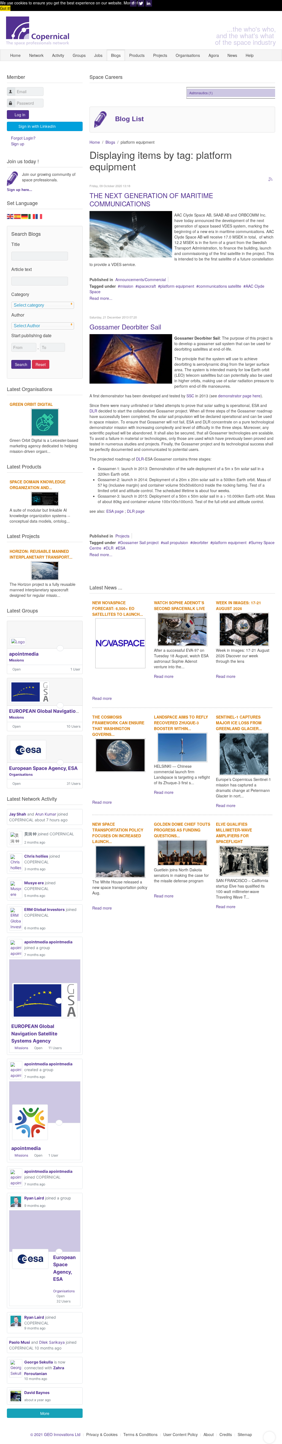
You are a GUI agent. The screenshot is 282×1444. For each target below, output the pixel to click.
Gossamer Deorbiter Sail (125, 326)
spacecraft (147, 286)
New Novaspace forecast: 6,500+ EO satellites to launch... (117, 608)
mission (126, 286)
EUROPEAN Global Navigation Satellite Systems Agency (74, 711)
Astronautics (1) (194, 92)
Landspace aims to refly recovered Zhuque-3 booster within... (181, 722)
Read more (102, 698)
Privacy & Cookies (102, 1434)
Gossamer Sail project (139, 542)
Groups (79, 55)
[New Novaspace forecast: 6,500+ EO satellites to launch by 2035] (120, 642)
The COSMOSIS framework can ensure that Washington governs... (118, 725)
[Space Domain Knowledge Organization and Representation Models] (45, 498)
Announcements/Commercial (140, 279)
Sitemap (245, 1434)
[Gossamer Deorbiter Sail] (131, 358)
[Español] (17, 216)
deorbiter (200, 542)
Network (36, 55)
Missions (16, 660)
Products (137, 55)
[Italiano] (32, 216)
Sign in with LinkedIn (37, 126)
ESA (121, 548)
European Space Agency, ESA (43, 768)
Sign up (17, 143)
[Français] (39, 216)
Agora (213, 55)
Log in (20, 114)
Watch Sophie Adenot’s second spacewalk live (179, 605)
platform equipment (177, 286)
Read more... (101, 298)
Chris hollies (36, 856)
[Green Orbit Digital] (45, 422)
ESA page (115, 511)
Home (15, 55)
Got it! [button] (5, 8)
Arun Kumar (45, 814)
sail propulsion (175, 542)
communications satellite (220, 286)
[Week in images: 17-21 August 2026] (244, 628)
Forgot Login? (23, 138)
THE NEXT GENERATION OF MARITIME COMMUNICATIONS (151, 199)
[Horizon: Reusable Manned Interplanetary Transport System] (45, 570)
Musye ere (34, 882)
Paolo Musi (19, 1342)
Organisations (188, 55)
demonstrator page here (239, 395)
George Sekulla (38, 1362)
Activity (58, 55)
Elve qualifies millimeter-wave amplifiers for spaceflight (234, 832)
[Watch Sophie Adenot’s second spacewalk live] (182, 628)
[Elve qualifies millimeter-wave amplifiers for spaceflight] (244, 860)
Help (250, 55)
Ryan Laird (34, 1198)
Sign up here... (19, 190)
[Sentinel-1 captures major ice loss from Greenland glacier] (244, 753)
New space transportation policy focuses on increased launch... (117, 832)
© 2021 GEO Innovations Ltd (55, 1434)
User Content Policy (180, 1434)
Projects (160, 55)
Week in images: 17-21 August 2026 (238, 605)
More (44, 1413)
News (232, 55)
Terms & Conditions (140, 1434)
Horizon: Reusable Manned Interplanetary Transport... (41, 554)
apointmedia (24, 654)
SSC (190, 395)
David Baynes (37, 1392)
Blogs (116, 55)
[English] (10, 216)
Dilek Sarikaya (52, 1342)
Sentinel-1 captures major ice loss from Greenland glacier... (239, 722)
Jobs (98, 55)
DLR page (136, 511)
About (209, 1434)
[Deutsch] (24, 216)
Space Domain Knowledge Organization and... (38, 484)
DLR (93, 411)
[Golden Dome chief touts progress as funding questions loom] (182, 852)
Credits (225, 1434)
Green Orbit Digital (31, 404)
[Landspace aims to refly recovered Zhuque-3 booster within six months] (182, 747)
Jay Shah (17, 814)
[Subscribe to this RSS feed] (271, 179)
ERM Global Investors (44, 909)
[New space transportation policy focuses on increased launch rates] (120, 861)
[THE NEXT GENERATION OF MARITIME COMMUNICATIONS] (131, 233)
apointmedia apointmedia (48, 941)
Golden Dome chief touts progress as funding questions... (182, 829)
